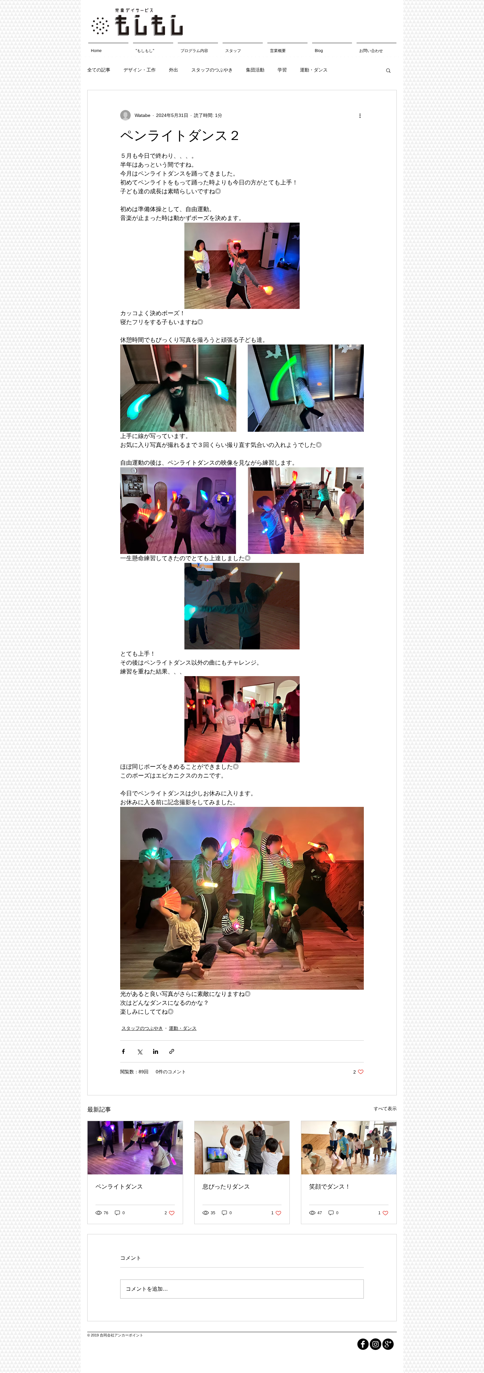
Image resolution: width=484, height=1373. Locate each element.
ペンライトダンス (119, 1186)
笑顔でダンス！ (330, 1186)
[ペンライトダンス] (135, 1147)
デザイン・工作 (139, 69)
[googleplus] (388, 1344)
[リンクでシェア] (172, 1051)
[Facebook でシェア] (123, 1051)
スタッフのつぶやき (212, 69)
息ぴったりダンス (226, 1186)
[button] (388, 70)
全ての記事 (98, 69)
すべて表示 (385, 1108)
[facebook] (363, 1344)
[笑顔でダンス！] (348, 1147)
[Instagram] (375, 1344)
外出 (173, 69)
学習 (282, 69)
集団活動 (255, 69)
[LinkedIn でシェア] (155, 1051)
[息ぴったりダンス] (242, 1147)
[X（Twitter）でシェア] (139, 1051)
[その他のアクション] (360, 115)
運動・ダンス (314, 69)
